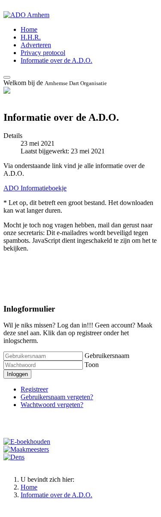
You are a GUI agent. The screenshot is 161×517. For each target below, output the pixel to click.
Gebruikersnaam (107, 355)
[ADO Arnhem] (26, 14)
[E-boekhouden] (26, 441)
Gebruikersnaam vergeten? (57, 397)
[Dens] (13, 457)
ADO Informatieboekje (35, 188)
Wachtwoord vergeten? (52, 404)
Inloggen (17, 374)
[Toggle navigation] (6, 77)
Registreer (34, 389)
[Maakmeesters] (26, 449)
